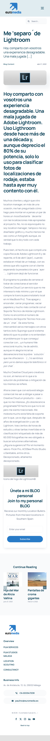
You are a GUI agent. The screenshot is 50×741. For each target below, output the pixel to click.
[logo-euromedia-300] (13, 3)
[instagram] (25, 719)
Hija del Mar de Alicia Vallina (11, 594)
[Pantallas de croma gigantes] (37, 579)
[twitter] (21, 719)
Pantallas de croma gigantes (36, 594)
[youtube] (34, 719)
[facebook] (16, 719)
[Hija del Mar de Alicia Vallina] (12, 579)
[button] (5, 587)
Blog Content (8, 64)
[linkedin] (29, 719)
